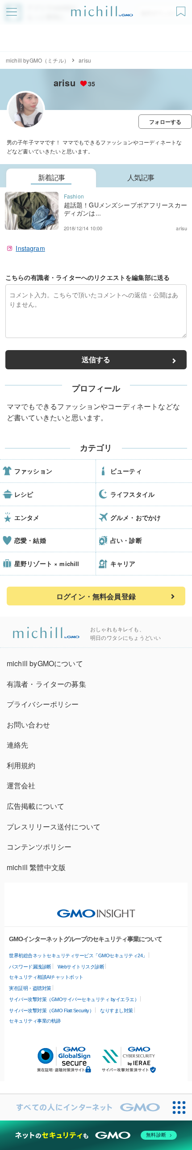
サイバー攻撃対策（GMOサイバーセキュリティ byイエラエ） (74, 999)
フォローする (165, 122)
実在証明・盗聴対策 (30, 988)
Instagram (30, 248)
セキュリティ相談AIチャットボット (46, 977)
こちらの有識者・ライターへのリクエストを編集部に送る (87, 277)
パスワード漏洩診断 (30, 966)
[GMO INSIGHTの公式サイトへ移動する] (96, 909)
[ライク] (182, 8)
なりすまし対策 (116, 1010)
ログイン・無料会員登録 (96, 596)
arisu (64, 82)
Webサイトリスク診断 (81, 966)
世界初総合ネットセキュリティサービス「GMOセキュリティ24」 (78, 955)
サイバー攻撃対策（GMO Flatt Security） (51, 1010)
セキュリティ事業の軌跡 (35, 1020)
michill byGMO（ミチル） (37, 60)
